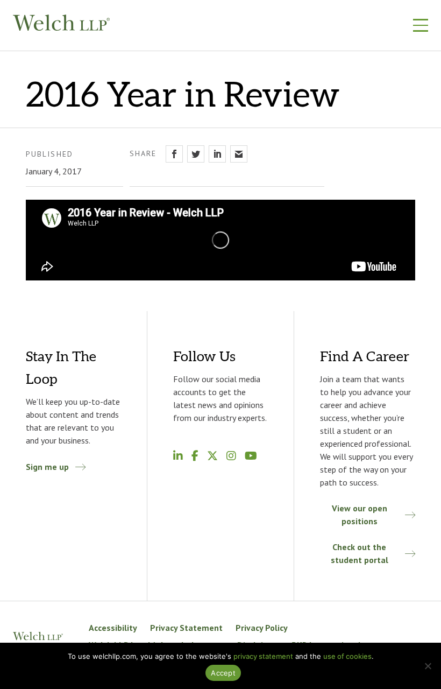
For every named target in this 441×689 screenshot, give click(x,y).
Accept (223, 673)
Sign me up (47, 466)
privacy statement (263, 656)
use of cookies (347, 656)
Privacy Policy (262, 627)
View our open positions (359, 514)
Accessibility (113, 627)
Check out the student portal (359, 553)
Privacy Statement (186, 627)
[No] (427, 665)
